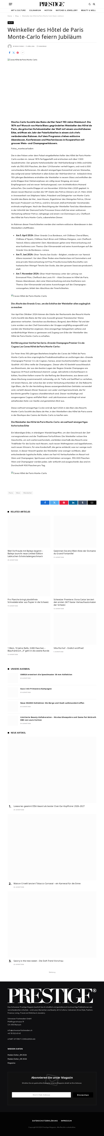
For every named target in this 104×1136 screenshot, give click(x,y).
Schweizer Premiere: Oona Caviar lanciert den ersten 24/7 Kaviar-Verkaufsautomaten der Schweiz (75, 602)
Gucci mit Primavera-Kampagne (36, 688)
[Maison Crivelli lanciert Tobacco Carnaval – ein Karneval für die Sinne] (52, 847)
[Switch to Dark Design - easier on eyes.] (89, 4)
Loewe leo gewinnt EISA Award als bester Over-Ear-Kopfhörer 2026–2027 (49, 806)
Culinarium (35, 10)
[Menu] (10, 4)
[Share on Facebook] (9, 53)
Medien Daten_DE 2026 (17, 1059)
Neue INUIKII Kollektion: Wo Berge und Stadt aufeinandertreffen (52, 703)
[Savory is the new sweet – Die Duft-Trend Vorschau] (52, 924)
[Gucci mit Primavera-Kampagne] (13, 692)
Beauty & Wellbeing (91, 10)
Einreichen (83, 1095)
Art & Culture (18, 10)
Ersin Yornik (19, 46)
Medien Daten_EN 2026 (17, 1055)
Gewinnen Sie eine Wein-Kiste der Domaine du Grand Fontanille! (75, 552)
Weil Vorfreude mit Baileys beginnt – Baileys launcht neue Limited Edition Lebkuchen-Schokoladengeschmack (25, 554)
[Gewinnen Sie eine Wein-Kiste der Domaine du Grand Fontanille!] (75, 532)
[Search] (93, 4)
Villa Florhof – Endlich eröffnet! (69, 648)
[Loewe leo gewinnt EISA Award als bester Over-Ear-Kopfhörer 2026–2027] (52, 770)
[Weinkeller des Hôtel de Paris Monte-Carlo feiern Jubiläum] (52, 87)
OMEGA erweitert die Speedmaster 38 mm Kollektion (46, 674)
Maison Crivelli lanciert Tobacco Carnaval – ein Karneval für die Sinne (47, 883)
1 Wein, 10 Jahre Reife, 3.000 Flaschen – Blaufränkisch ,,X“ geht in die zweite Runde (28, 649)
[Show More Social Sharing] (23, 53)
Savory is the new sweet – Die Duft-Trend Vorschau (38, 961)
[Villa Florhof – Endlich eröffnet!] (75, 629)
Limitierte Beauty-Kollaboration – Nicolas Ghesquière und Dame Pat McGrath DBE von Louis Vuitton (58, 718)
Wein (18, 493)
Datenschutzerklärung (45, 1121)
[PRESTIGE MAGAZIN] (52, 4)
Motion (48, 10)
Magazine (11, 1063)
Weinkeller (27, 493)
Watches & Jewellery (66, 10)
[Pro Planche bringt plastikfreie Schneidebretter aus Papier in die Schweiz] (29, 580)
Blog (11, 23)
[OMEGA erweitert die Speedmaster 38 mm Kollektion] (13, 678)
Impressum (66, 1121)
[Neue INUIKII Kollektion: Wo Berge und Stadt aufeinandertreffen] (13, 706)
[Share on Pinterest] (18, 53)
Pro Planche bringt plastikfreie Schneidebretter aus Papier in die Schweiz (28, 601)
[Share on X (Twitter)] (13, 53)
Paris (11, 493)
